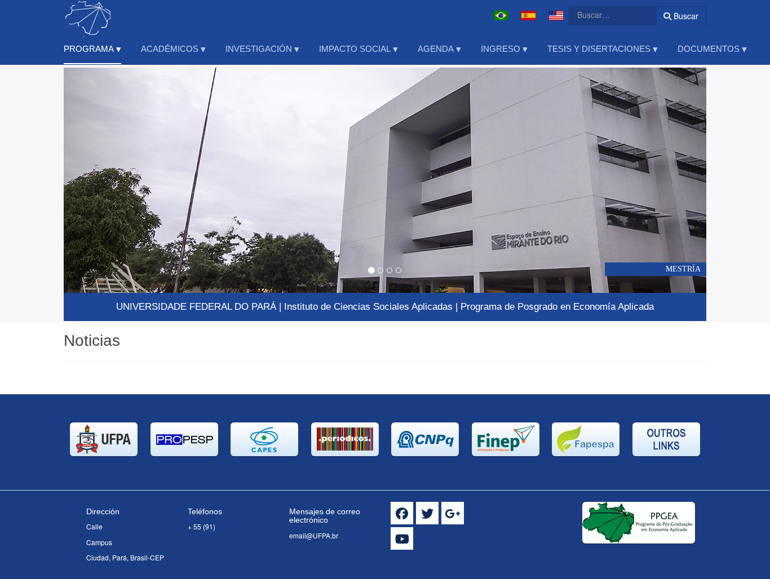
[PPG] (112, 15)
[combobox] (605, 14)
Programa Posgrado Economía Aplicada (557, 306)
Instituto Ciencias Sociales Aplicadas (368, 306)
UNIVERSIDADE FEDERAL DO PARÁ (196, 306)
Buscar (684, 15)
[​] (402, 513)
